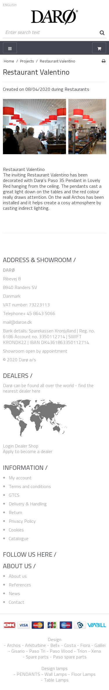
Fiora (85, 645)
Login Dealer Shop (20, 445)
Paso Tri (37, 651)
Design (54, 639)
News (14, 593)
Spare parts (37, 657)
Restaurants (77, 89)
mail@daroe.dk (17, 322)
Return (15, 512)
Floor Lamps (83, 674)
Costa (70, 645)
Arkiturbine (35, 645)
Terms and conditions (30, 486)
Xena (96, 651)
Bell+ (55, 645)
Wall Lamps (55, 674)
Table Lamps (56, 680)
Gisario (18, 651)
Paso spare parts (70, 657)
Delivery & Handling (28, 503)
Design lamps (54, 668)
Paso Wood (61, 651)
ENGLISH (10, 5)
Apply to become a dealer (27, 451)
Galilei (100, 645)
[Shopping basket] (99, 48)
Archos (14, 645)
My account (20, 477)
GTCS (14, 495)
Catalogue (18, 538)
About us (18, 576)
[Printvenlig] (103, 61)
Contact (16, 602)
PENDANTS (28, 674)
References (20, 584)
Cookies (16, 529)
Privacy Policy (22, 521)
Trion (82, 651)
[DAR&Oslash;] (54, 16)
